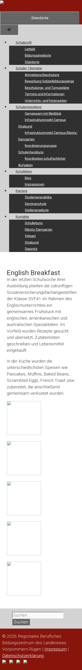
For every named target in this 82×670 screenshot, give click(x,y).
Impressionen (34, 184)
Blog (28, 178)
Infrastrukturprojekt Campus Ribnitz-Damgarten (48, 136)
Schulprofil (23, 42)
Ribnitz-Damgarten (38, 229)
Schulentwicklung (28, 107)
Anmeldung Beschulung (42, 75)
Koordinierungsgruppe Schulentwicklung (37, 149)
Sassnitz (31, 249)
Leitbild (30, 49)
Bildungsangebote (38, 55)
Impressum (55, 649)
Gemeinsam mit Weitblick (43, 113)
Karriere (21, 191)
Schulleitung (34, 223)
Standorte (32, 62)
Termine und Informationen (44, 94)
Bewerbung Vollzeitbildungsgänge (49, 81)
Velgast (30, 236)
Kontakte (22, 217)
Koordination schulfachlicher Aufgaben (42, 162)
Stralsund (32, 242)
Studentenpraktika (38, 197)
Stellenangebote (37, 210)
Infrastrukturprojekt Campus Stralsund (42, 123)
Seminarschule (35, 204)
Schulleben (24, 171)
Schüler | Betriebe (29, 68)
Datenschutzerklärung (23, 655)
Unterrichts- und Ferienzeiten (46, 100)
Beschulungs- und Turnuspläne (47, 88)
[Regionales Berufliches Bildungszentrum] (36, 3)
